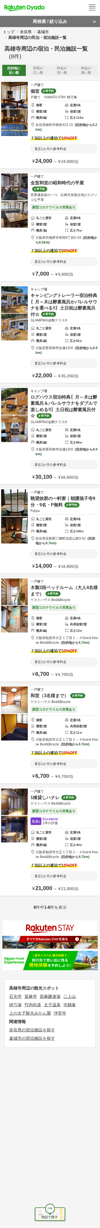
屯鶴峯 (69, 1004)
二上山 (69, 996)
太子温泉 (52, 1004)
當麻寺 (30, 996)
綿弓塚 (15, 1004)
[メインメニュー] (92, 8)
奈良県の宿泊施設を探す (32, 1029)
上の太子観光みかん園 (30, 1013)
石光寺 (15, 996)
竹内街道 (32, 1004)
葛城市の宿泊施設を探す (32, 1038)
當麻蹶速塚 (50, 996)
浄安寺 (60, 1013)
